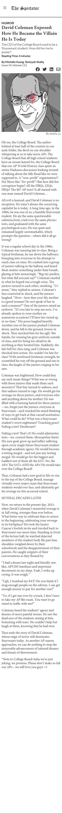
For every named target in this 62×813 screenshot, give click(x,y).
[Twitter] (45, 69)
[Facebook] (38, 69)
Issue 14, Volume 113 (14, 65)
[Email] (58, 69)
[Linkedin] (51, 69)
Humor (8, 23)
